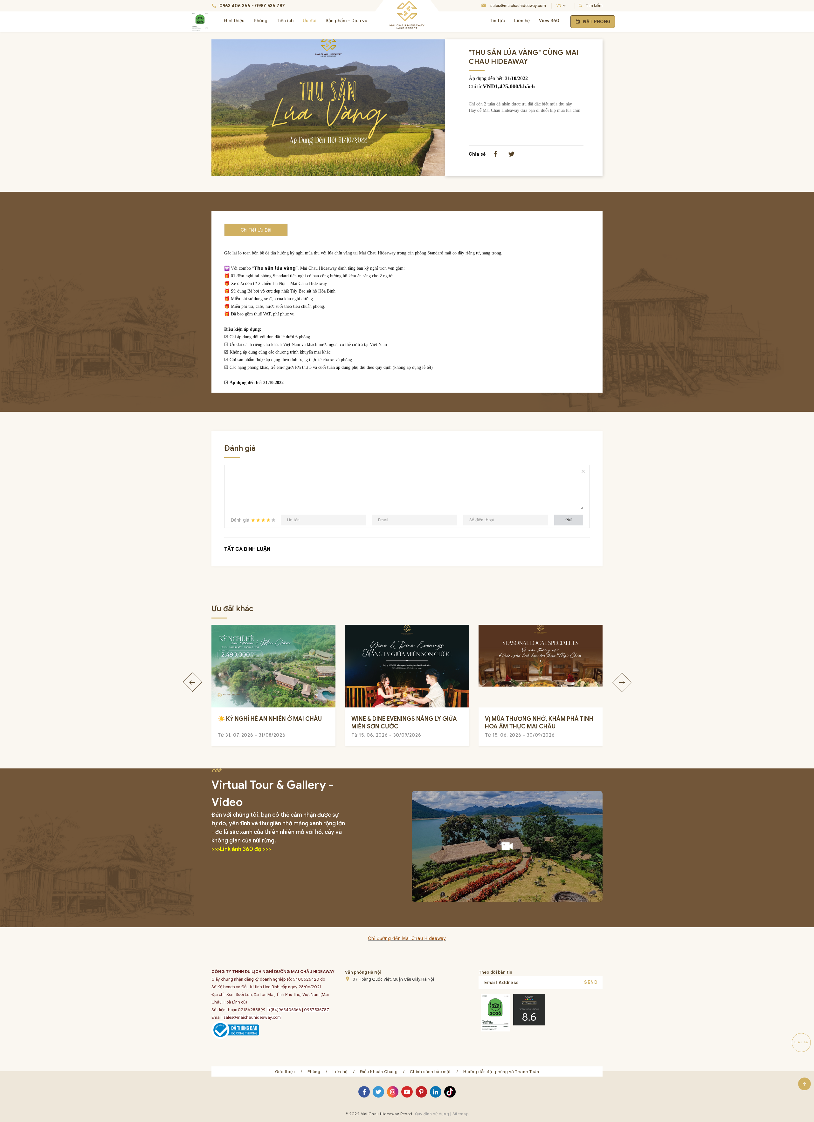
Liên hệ (522, 21)
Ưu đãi (309, 21)
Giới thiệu (234, 21)
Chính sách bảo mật (430, 1071)
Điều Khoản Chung (378, 1071)
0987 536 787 (270, 6)
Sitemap (459, 1114)
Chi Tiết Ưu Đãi (256, 230)
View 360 (549, 21)
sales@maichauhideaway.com (518, 5)
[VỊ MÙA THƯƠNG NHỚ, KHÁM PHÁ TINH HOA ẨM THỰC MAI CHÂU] (541, 666)
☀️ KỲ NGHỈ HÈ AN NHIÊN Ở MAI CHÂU (270, 718)
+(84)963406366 (284, 1009)
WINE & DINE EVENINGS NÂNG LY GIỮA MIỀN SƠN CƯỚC (404, 722)
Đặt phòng (592, 21)
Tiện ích (285, 21)
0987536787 (316, 1009)
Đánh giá (240, 520)
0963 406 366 (234, 6)
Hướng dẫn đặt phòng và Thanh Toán (501, 1071)
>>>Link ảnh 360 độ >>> (241, 849)
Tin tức (497, 21)
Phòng (260, 21)
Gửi (568, 520)
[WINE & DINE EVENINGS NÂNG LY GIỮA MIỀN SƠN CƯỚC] (407, 666)
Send (591, 982)
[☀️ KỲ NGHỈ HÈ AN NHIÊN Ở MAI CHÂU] (273, 666)
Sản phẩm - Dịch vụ (346, 21)
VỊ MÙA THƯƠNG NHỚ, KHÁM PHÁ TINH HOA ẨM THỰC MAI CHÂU (539, 722)
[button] (192, 682)
